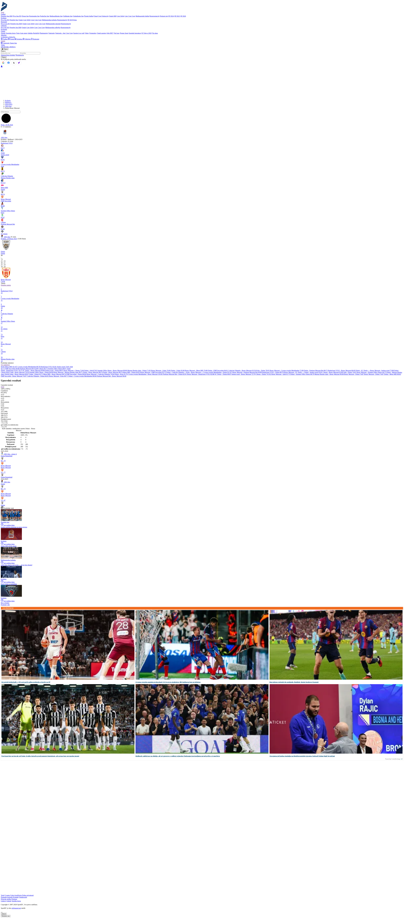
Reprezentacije (154, 16)
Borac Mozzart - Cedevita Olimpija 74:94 (101, 374)
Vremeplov (92, 33)
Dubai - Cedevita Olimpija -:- (176, 372)
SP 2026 (183, 16)
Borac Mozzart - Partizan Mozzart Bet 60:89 (247, 372)
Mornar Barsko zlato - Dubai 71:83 (139, 370)
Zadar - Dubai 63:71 (36, 374)
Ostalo (21, 20)
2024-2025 (8, 104)
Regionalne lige (34, 16)
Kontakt (15, 897)
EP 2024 (171, 16)
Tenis (18, 33)
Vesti (2, 12)
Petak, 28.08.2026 (7, 125)
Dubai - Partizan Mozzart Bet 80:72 (316, 370)
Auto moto (23, 33)
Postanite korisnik (7, 897)
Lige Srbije (120, 16)
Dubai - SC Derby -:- (363, 370)
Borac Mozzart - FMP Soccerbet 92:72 (153, 372)
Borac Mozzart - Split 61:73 (280, 374)
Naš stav (117, 33)
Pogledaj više (5, 605)
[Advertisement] (202, 83)
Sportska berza (11, 33)
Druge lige (25, 16)
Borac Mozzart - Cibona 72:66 (74, 370)
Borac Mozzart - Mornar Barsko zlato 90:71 (68, 372)
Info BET (110, 33)
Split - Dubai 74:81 (350, 372)
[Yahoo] (19, 62)
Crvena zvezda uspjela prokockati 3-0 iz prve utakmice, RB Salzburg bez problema (168, 682)
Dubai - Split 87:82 (90, 370)
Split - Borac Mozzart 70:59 (19, 372)
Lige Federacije (103, 16)
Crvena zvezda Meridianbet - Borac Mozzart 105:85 (145, 374)
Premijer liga (14, 20)
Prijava (5, 49)
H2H (2, 387)
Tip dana (155, 33)
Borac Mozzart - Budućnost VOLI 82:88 (201, 374)
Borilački (36, 33)
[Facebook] (8, 62)
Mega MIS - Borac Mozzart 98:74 (54, 374)
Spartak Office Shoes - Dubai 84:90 (41, 372)
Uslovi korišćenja (16, 895)
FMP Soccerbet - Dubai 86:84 (76, 374)
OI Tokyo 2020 (146, 33)
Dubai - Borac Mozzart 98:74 (93, 372)
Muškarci (8, 102)
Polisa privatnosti (28, 895)
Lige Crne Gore (130, 16)
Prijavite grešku (6, 899)
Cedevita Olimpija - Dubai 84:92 (38, 376)
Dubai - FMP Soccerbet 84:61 (218, 370)
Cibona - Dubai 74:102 (263, 374)
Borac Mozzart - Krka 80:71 (58, 376)
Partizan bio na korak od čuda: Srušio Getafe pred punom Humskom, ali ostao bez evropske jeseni (40, 756)
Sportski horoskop (135, 33)
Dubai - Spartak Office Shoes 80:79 (302, 374)
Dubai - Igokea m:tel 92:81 (313, 372)
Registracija (20, 55)
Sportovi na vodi (78, 33)
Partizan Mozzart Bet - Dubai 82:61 (175, 374)
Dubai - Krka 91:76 (121, 374)
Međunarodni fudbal (142, 16)
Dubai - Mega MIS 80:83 (392, 374)
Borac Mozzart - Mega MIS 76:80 (196, 370)
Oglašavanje (23, 897)
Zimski (3, 33)
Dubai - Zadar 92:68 (178, 370)
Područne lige (44, 16)
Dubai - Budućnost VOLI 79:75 (12, 370)
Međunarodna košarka (49, 20)
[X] (13, 63)
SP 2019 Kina (72, 20)
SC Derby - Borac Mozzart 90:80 (34, 370)
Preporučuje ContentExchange (392, 759)
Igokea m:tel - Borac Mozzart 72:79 (244, 374)
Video (87, 33)
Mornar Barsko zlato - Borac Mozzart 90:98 (329, 374)
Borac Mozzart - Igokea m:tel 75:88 (382, 370)
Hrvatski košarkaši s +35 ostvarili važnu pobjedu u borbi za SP (25, 682)
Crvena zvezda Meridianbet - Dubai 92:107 (217, 372)
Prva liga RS (17, 16)
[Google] (3, 62)
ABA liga (8, 106)
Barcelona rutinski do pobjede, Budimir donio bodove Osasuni (294, 682)
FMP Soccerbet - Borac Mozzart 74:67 (14, 376)
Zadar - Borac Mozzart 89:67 (19, 374)
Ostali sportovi (102, 33)
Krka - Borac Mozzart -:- (194, 372)
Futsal (96, 16)
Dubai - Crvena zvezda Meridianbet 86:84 (82, 376)
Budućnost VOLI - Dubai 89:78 (273, 372)
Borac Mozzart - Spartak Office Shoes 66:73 (372, 372)
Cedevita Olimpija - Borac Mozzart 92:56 (242, 370)
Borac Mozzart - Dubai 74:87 (354, 374)
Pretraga (14, 899)
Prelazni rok (164, 16)
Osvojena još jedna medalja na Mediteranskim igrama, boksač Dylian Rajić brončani (302, 756)
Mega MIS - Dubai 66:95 (131, 372)
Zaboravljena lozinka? (8, 55)
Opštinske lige (67, 16)
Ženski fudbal (88, 16)
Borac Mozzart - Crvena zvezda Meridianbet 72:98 (287, 370)
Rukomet (36, 39)
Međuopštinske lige (56, 16)
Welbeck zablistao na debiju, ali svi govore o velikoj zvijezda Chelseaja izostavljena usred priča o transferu (178, 756)
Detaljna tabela (6, 285)
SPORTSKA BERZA (8, 47)
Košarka (19, 39)
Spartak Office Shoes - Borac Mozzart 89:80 (112, 370)
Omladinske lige (78, 16)
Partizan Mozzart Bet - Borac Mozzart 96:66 (111, 376)
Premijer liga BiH (7, 16)
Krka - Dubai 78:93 (263, 370)
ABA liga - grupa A (10, 454)
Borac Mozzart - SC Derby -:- (294, 372)
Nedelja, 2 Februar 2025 (9, 239)
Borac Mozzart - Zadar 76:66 (161, 370)
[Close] (2, 912)
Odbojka (27, 39)
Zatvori (4, 914)
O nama (7, 895)
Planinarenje (44, 33)
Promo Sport (124, 33)
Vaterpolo (51, 33)
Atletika (30, 33)
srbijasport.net (16, 908)
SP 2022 (177, 16)
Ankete (8, 901)
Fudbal (5, 39)
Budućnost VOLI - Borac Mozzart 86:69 (342, 370)
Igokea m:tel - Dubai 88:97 (54, 370)
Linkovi (3, 901)
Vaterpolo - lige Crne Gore (64, 33)
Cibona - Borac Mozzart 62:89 (333, 372)
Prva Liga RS (5, 24)
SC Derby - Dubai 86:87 (223, 374)
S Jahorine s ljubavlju (8, 37)
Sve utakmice (5, 365)
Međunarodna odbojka (52, 27)
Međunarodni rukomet (53, 24)
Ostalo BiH (112, 16)
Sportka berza (16, 901)
